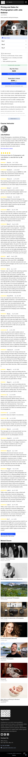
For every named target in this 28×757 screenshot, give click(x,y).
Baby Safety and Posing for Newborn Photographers (10, 700)
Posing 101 (3, 679)
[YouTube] (2, 734)
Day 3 (3, 48)
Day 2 (3, 44)
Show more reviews (7, 534)
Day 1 (3, 41)
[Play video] (14, 27)
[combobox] (15, 2)
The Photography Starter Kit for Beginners (11, 579)
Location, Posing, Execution (8, 559)
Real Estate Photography (7, 659)
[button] (24, 753)
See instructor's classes (7, 148)
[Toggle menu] (26, 2)
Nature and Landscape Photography (10, 598)
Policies (14, 755)
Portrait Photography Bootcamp (9, 638)
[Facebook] (5, 734)
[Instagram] (8, 734)
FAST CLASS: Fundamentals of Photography (12, 618)
